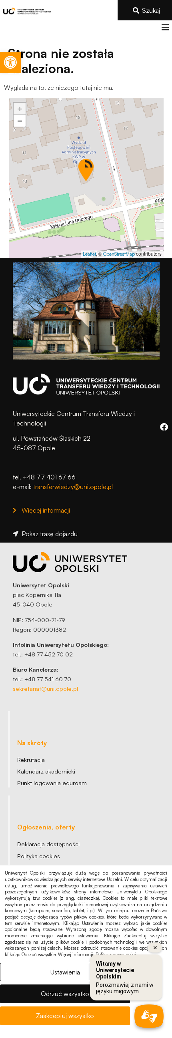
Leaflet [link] (89, 254)
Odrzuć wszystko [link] (65, 994)
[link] (10, 62)
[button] (165, 27)
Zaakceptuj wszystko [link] (65, 1016)
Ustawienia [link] (65, 972)
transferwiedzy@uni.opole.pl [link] (73, 487)
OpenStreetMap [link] (119, 254)
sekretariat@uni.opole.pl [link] (45, 688)
